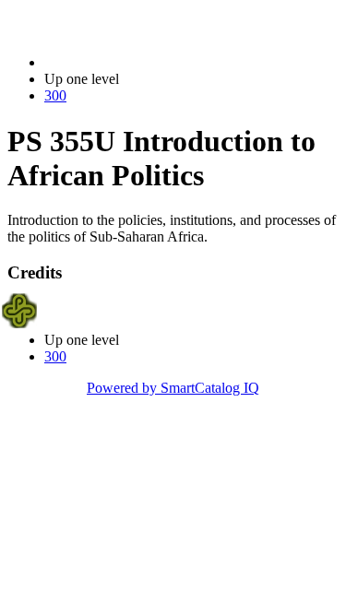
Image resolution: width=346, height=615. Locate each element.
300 (55, 95)
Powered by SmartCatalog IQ (173, 388)
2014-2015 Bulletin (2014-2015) (139, 62)
